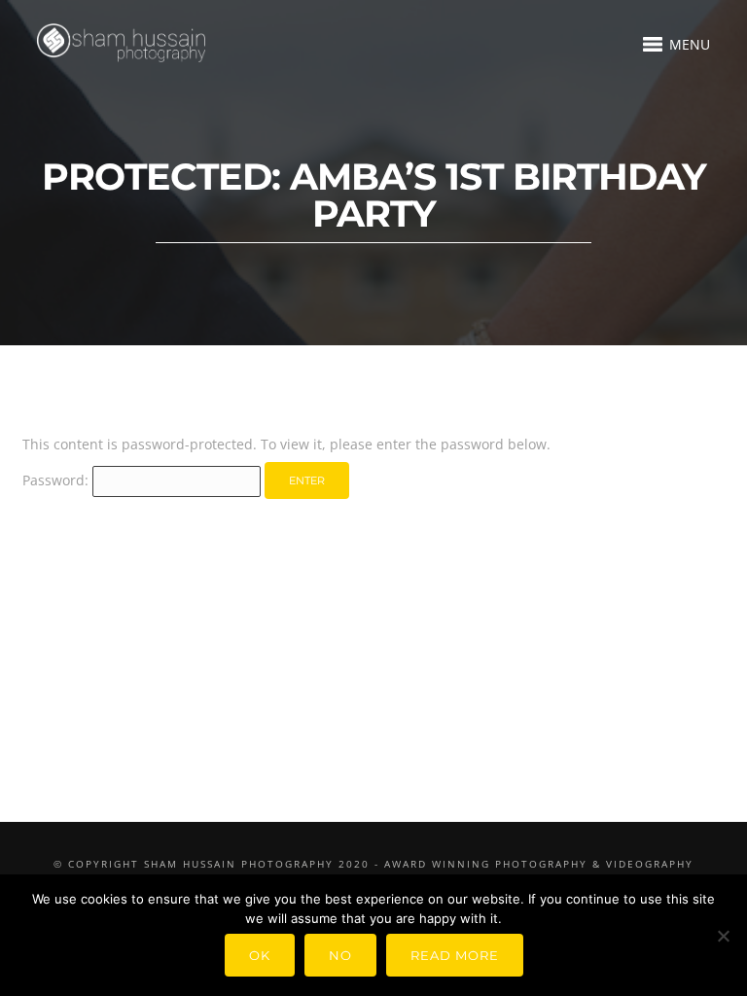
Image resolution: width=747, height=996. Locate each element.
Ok (259, 955)
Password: (57, 480)
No (340, 955)
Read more (454, 955)
